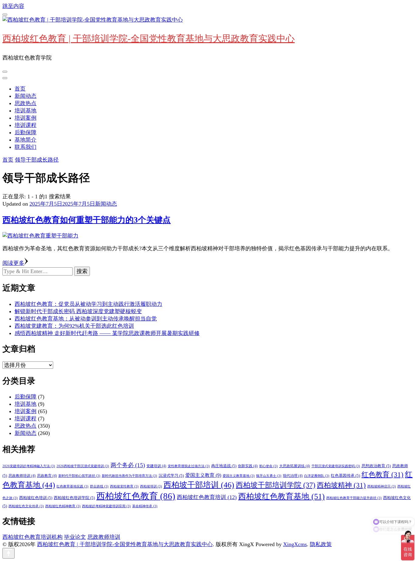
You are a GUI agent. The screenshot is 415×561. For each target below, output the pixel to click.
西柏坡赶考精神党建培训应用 (106, 506)
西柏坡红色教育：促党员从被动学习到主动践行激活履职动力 (88, 304)
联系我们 (25, 147)
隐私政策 (321, 544)
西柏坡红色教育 (135, 496)
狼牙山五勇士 (268, 475)
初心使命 (268, 466)
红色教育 (382, 474)
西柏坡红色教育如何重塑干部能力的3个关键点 (86, 219)
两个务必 (128, 465)
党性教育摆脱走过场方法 (189, 466)
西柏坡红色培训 (35, 497)
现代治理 (293, 476)
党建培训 (156, 466)
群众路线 (99, 486)
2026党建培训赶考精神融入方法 (28, 466)
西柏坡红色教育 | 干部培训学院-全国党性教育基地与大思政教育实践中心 (148, 38)
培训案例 (25, 118)
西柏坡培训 (151, 486)
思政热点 (25, 103)
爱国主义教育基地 (239, 475)
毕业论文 (75, 537)
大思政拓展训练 (294, 466)
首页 (20, 89)
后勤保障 (25, 132)
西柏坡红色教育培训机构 (32, 537)
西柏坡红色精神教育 (63, 506)
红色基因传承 (345, 475)
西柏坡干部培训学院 (275, 485)
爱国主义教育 (203, 475)
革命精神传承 (144, 506)
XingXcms (295, 544)
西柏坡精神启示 (381, 486)
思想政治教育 (376, 466)
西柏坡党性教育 (124, 486)
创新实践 (248, 466)
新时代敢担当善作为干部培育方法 (129, 475)
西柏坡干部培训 (198, 485)
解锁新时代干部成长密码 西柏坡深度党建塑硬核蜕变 (78, 311)
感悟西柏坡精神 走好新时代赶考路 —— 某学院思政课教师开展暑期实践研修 (107, 333)
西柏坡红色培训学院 (74, 497)
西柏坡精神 (341, 485)
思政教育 (47, 476)
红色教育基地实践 (72, 486)
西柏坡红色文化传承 (26, 506)
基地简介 (25, 140)
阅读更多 (13, 263)
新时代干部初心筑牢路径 (79, 475)
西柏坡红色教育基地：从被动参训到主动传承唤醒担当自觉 (86, 319)
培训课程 (25, 125)
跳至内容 (13, 6)
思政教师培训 (22, 476)
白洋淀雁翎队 (316, 475)
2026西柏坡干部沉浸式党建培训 (83, 466)
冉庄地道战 (223, 466)
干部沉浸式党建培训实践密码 (335, 466)
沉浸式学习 (171, 475)
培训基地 (25, 111)
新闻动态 (25, 96)
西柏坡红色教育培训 (207, 497)
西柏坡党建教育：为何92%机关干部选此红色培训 (74, 326)
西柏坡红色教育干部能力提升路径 (354, 498)
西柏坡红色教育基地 (281, 496)
